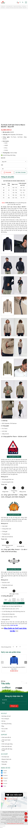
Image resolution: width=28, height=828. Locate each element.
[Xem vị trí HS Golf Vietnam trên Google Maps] (14, 800)
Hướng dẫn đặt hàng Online (7, 749)
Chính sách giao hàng (7, 744)
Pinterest (5, 783)
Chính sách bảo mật (7, 746)
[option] (14, 666)
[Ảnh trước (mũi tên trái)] (0, 827)
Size (2, 165)
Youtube (5, 780)
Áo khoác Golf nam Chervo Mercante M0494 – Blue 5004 (14, 668)
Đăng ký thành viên (6, 759)
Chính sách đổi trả (6, 737)
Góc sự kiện (5, 728)
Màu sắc (3, 158)
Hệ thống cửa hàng (21, 172)
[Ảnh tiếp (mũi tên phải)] (1, 827)
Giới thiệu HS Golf (6, 716)
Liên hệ (3, 731)
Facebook (5, 775)
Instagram (5, 778)
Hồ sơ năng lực (5, 718)
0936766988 (26, 817)
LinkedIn (5, 770)
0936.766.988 (14, 625)
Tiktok (4, 786)
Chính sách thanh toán (6, 740)
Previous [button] (2, 662)
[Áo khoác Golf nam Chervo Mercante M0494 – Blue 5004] (14, 660)
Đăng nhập (4, 762)
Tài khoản (4, 764)
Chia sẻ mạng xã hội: (6, 647)
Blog (3, 726)
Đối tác (3, 721)
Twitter (4, 772)
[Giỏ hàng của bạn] (17, 2)
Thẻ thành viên (5, 757)
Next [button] (25, 662)
